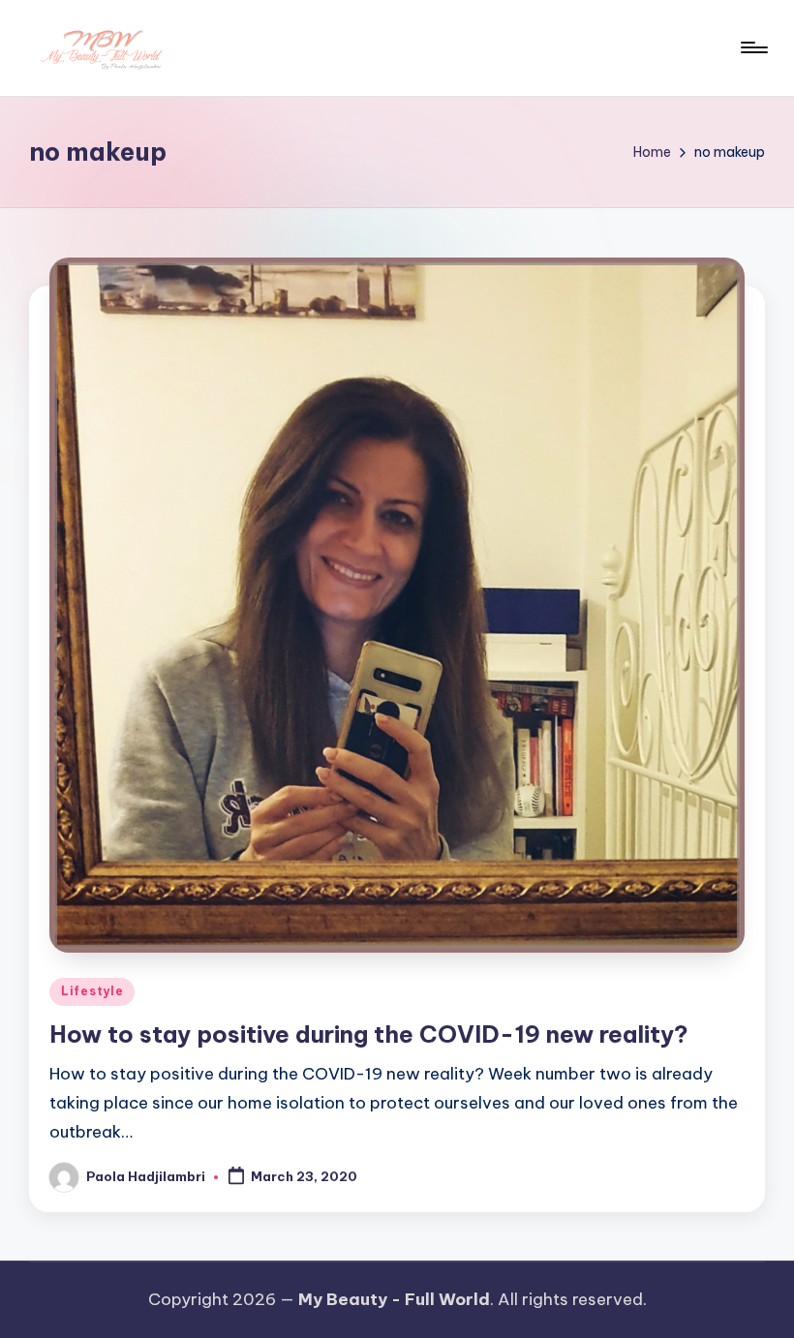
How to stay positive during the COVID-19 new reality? (368, 1034)
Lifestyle (92, 991)
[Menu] (753, 47)
